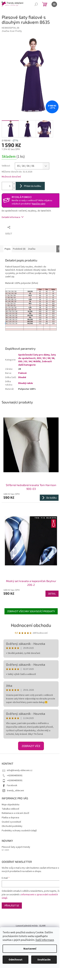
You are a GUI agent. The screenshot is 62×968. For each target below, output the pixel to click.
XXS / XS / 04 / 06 (45, 358)
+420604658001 (15, 775)
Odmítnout (15, 959)
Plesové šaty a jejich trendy (16, 847)
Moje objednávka (10, 804)
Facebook (12, 785)
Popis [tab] (8, 249)
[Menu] (54, 4)
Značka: (12, 31)
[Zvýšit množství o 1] (14, 184)
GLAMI (42, 925)
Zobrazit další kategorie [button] (35, 363)
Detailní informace (11, 217)
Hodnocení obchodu (31, 625)
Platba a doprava (10, 817)
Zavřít (30, 227)
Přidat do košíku (32, 185)
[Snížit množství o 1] (14, 188)
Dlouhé (22, 377)
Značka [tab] (31, 249)
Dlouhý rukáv (25, 383)
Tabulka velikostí (10, 809)
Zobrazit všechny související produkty (31, 611)
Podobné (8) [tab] (19, 249)
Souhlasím (44, 959)
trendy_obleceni (15, 790)
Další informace (44, 940)
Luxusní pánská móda (27, 925)
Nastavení (29, 949)
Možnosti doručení (11, 176)
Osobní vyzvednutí (11, 822)
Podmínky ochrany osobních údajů (19, 830)
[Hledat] (36, 4)
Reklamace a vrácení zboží (15, 813)
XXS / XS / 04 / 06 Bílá (29, 361)
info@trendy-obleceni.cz (19, 770)
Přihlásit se (11, 905)
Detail (52, 593)
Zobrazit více (31, 745)
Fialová (22, 373)
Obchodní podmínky (12, 826)
